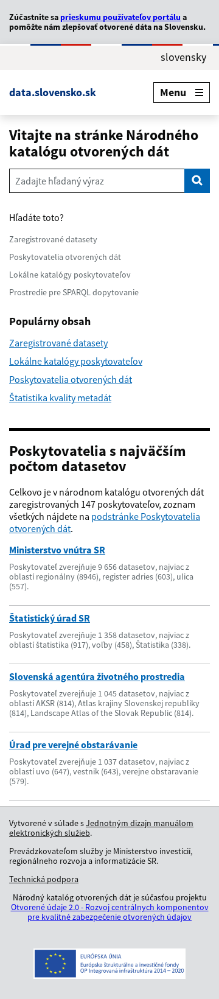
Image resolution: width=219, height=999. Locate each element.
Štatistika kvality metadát (60, 397)
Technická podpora (43, 879)
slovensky (183, 57)
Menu (173, 92)
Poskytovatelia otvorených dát (65, 256)
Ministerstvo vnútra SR (57, 550)
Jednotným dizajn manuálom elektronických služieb (101, 828)
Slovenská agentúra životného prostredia (97, 676)
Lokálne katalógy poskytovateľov (70, 274)
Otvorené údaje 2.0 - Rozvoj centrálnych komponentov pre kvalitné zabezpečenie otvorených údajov (110, 912)
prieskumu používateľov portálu (120, 17)
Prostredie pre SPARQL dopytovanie (74, 292)
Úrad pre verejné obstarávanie (73, 744)
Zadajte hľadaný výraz (59, 181)
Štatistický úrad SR (49, 618)
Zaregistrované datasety (53, 239)
